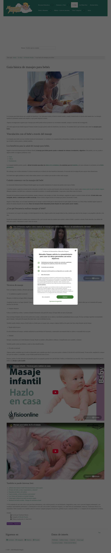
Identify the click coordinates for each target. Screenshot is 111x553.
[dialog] (55, 276)
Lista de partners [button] (41, 284)
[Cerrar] (75, 250)
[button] (55, 274)
